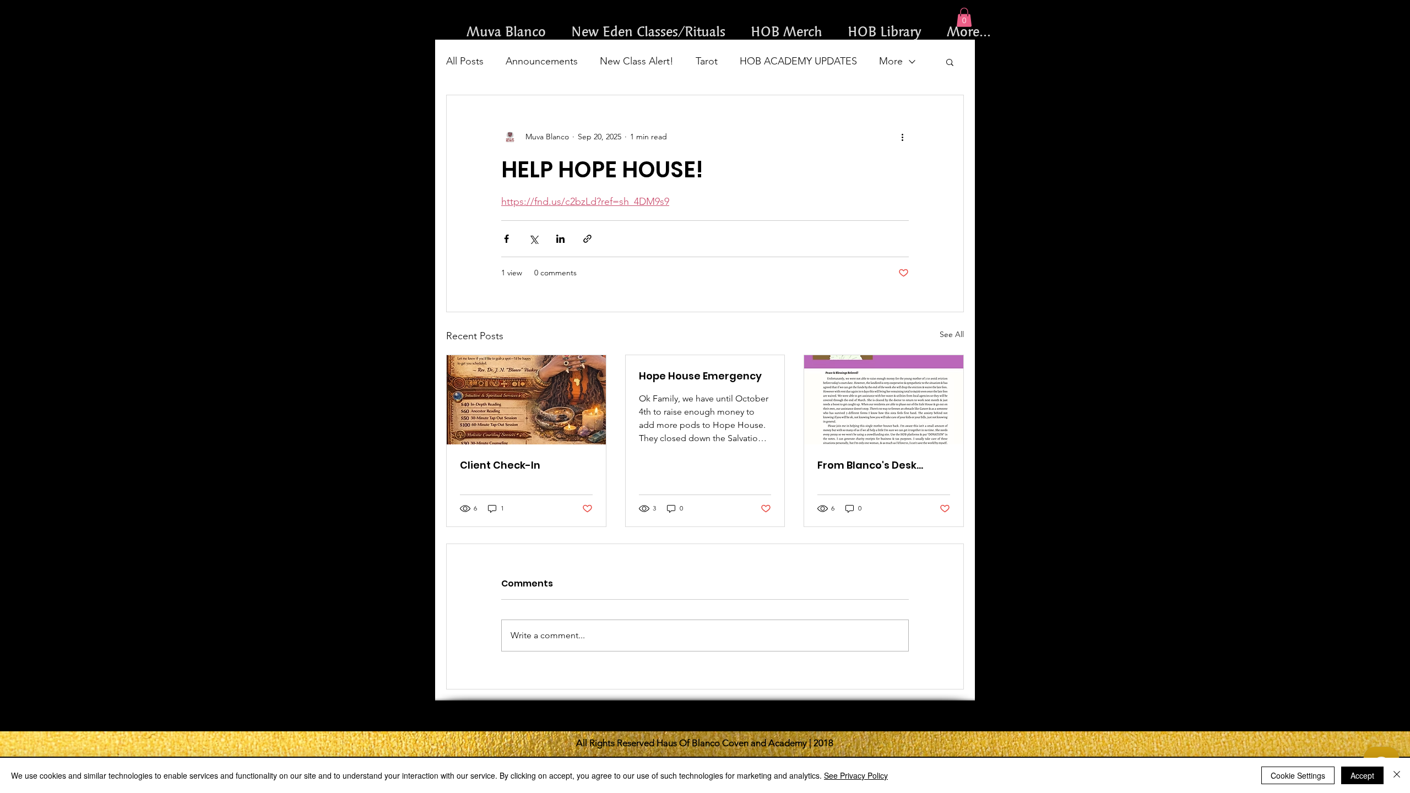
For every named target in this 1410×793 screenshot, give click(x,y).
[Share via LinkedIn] (560, 238)
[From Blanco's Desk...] (883, 399)
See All (952, 334)
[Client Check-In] (526, 399)
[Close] (1396, 775)
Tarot (707, 61)
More (891, 61)
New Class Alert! (637, 61)
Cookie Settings (1298, 775)
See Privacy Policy (856, 775)
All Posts (465, 61)
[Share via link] (587, 238)
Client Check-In (500, 465)
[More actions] (902, 137)
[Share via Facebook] (506, 238)
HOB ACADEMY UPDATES (798, 61)
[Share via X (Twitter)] (533, 238)
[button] (964, 17)
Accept (1362, 775)
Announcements (542, 61)
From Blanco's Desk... (870, 465)
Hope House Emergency (700, 376)
